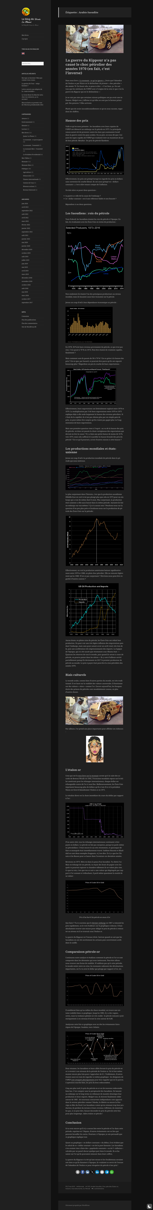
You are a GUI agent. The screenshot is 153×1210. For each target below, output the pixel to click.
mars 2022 (25, 221)
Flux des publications (29, 320)
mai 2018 (25, 292)
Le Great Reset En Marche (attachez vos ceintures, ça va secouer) (32, 97)
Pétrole (87, 1189)
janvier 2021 (26, 239)
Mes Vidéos (25, 158)
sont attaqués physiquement (82, 1080)
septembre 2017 (27, 303)
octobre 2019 (26, 253)
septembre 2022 (27, 211)
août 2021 (25, 235)
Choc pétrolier (107, 1186)
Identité (24, 126)
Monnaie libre (26, 165)
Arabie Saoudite (96, 1186)
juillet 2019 (25, 260)
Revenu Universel (29, 190)
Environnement (27, 122)
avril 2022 (25, 218)
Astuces (24, 118)
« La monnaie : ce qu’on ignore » (91, 80)
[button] (78, 1172)
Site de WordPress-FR (29, 327)
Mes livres (25, 35)
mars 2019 (25, 274)
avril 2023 (25, 207)
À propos (25, 39)
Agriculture (27, 172)
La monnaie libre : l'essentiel (33, 149)
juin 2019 (25, 264)
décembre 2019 (27, 249)
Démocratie (27, 176)
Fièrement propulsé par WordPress (78, 1205)
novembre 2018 (27, 281)
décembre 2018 (27, 278)
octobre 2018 (26, 285)
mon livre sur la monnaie (88, 776)
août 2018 (25, 288)
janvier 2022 (26, 228)
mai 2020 (25, 242)
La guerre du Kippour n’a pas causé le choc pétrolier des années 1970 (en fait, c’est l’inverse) (91, 66)
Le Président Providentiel (31, 155)
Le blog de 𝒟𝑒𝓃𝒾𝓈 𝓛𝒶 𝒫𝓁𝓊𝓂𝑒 (31, 20)
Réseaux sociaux (28, 186)
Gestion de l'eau (28, 183)
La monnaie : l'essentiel (31, 145)
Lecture (24, 129)
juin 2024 (25, 203)
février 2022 (26, 225)
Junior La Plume (28, 136)
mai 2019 (25, 267)
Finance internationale (31, 179)
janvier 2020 (26, 246)
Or (84, 1189)
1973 (88, 1186)
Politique (25, 169)
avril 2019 (25, 271)
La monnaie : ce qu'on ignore (33, 140)
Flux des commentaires (29, 323)
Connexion (25, 316)
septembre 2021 (27, 232)
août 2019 (25, 257)
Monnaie (25, 162)
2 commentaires (98, 1189)
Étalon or (115, 1186)
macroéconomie (76, 1189)
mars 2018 (25, 295)
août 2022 (25, 214)
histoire (68, 1189)
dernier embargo (99, 923)
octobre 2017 (26, 299)
